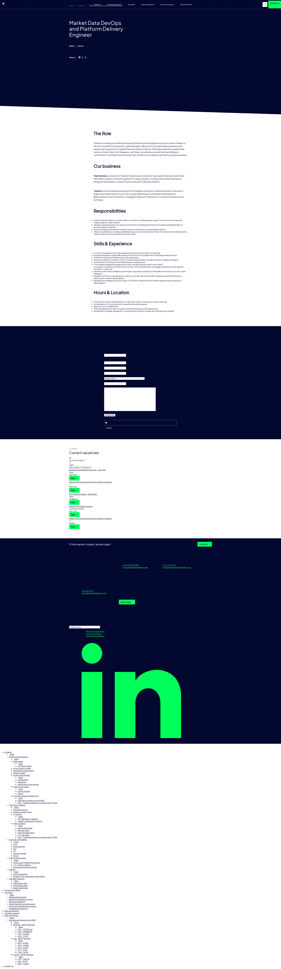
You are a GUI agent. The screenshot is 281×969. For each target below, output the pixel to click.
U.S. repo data (23, 835)
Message (107, 386)
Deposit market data (26, 833)
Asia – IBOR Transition (22, 938)
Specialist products (17, 879)
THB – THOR (23, 952)
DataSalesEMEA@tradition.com (135, 567)
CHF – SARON (23, 959)
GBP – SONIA (23, 964)
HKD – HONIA (23, 945)
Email (106, 366)
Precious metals (19, 853)
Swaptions (22, 782)
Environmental (19, 846)
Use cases (131, 4)
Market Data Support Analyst (81, 506)
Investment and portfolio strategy (22, 906)
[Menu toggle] (3, 746)
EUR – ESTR (22, 961)
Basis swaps (18, 761)
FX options (17, 814)
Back (12, 754)
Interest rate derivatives (18, 757)
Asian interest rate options (28, 784)
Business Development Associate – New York (87, 470)
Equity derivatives (20, 874)
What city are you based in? (114, 381)
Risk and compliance (17, 902)
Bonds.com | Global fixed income (26, 862)
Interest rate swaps (21, 787)
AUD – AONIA (23, 943)
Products (97, 4)
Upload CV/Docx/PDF (112, 413)
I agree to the (117, 423)
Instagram (107, 353)
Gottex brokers (24, 791)
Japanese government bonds (25, 867)
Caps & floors (23, 780)
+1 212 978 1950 (169, 565)
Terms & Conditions (94, 633)
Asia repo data (23, 830)
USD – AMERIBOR (25, 931)
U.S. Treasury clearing (22, 865)
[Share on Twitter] (82, 57)
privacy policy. (122, 423)
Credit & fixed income (17, 858)
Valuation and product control (21, 899)
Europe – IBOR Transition (23, 954)
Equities (12, 869)
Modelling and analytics (18, 908)
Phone (107, 371)
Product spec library (114, 4)
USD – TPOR (23, 936)
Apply (73, 478)
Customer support (167, 4)
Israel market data (20, 885)
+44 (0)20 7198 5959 (130, 565)
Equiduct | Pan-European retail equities (29, 876)
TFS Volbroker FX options (28, 819)
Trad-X (20, 793)
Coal (15, 844)
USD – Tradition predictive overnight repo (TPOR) (37, 803)
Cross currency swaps (22, 768)
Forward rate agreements (23, 770)
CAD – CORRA (23, 934)
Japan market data (20, 888)
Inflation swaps (19, 773)
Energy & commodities (18, 839)
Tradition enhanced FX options (30, 821)
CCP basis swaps (25, 766)
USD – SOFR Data (25, 929)
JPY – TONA (22, 950)
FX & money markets (17, 805)
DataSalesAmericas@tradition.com (177, 567)
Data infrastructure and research (22, 904)
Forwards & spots (20, 810)
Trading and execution (18, 897)
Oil (14, 851)
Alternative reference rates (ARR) (31, 800)
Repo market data (25, 828)
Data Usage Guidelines (95, 636)
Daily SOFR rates (186, 4)
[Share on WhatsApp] (85, 57)
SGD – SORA (23, 948)
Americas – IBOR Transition (24, 925)
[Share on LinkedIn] (79, 57)
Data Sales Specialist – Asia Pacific (83, 494)
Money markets (19, 823)
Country (107, 376)
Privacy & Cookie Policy (95, 631)
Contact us (203, 544)
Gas (14, 849)
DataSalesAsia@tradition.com (94, 593)
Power (16, 856)
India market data (20, 883)
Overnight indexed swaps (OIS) (26, 796)
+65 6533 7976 (87, 591)
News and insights (147, 4)
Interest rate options (21, 775)
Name (106, 360)
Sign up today (126, 602)
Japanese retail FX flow (22, 812)
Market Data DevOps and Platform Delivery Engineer (90, 482)
